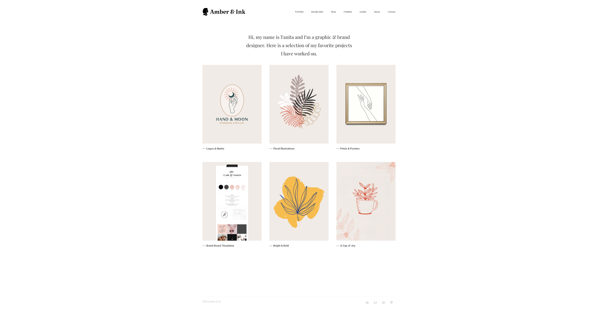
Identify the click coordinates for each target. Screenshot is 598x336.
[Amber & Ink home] (224, 12)
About (377, 12)
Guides (363, 12)
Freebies (348, 12)
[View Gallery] (232, 109)
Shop (333, 12)
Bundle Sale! (317, 12)
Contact (392, 12)
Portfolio (299, 12)
